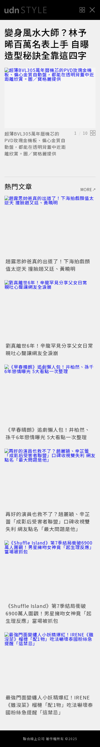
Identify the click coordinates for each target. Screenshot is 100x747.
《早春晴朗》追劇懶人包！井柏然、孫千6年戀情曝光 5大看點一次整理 (48, 433)
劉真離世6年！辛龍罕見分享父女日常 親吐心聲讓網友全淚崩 (52, 349)
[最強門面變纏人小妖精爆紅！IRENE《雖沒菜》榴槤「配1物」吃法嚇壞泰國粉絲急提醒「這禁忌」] (50, 662)
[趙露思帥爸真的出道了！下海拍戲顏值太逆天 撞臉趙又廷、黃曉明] (50, 226)
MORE (86, 189)
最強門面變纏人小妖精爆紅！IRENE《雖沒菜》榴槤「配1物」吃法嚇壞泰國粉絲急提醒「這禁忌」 (49, 705)
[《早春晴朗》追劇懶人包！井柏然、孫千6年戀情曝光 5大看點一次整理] (50, 395)
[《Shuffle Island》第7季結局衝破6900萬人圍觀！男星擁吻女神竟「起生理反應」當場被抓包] (50, 570)
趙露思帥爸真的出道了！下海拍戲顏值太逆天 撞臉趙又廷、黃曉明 (48, 264)
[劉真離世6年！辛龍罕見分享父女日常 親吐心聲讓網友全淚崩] (50, 310)
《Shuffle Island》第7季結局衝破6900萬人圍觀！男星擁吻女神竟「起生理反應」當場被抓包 (49, 613)
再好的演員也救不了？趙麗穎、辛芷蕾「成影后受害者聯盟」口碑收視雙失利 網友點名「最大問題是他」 (48, 521)
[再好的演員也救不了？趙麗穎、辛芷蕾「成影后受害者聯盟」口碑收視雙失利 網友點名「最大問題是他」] (50, 479)
